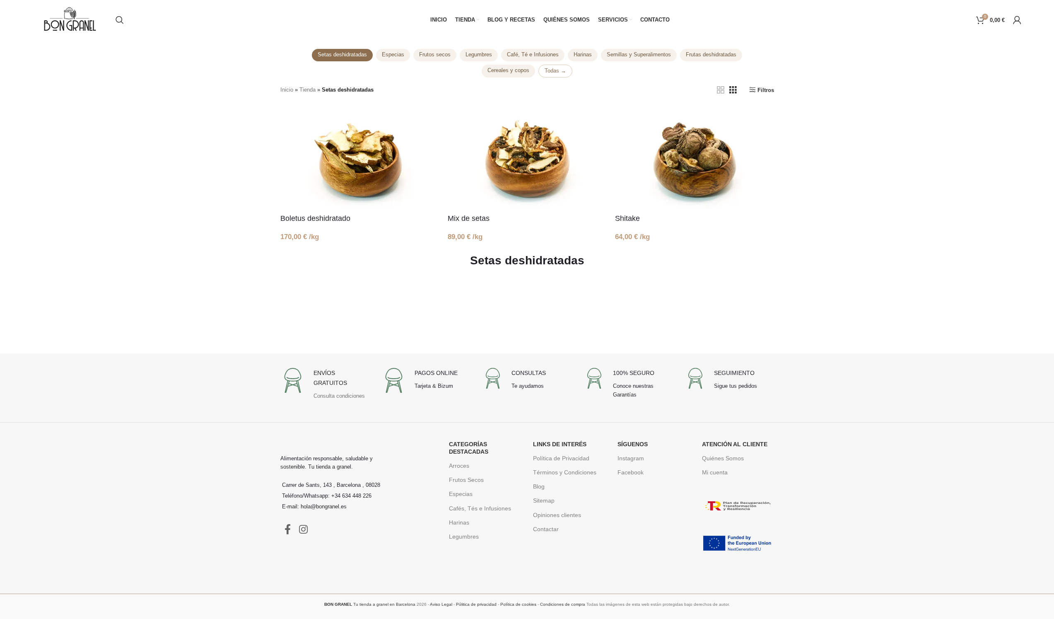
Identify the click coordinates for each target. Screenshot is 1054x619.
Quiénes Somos (723, 458)
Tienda (307, 90)
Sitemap (544, 500)
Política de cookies (518, 604)
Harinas (583, 55)
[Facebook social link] (287, 529)
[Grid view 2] (720, 90)
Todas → (555, 71)
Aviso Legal (441, 604)
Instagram (630, 458)
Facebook (630, 472)
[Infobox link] (324, 386)
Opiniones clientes (557, 515)
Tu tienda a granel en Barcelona (369, 604)
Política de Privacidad (561, 458)
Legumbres (478, 55)
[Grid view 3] (733, 90)
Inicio (286, 90)
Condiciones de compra (562, 604)
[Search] (119, 20)
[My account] (1017, 20)
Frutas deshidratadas (711, 55)
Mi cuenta (715, 472)
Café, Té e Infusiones (533, 55)
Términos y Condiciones (564, 472)
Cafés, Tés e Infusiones (480, 508)
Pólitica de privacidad (476, 604)
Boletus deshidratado (315, 218)
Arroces (459, 465)
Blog (539, 486)
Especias (393, 55)
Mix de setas (469, 218)
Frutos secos (435, 55)
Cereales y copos (508, 70)
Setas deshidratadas (342, 55)
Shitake (627, 218)
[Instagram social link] (303, 529)
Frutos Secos (466, 479)
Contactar (546, 529)
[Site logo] (70, 19)
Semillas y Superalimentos (639, 55)
